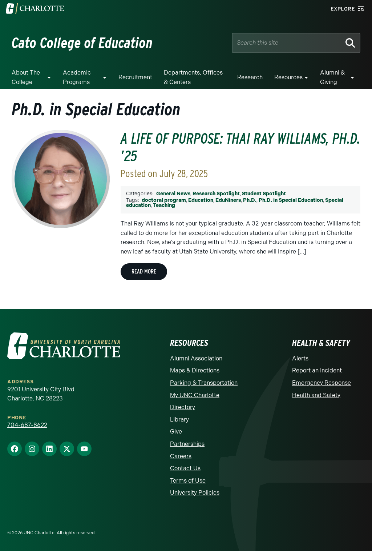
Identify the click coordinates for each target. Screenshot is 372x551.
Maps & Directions (194, 370)
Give (176, 431)
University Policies (194, 492)
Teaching (164, 205)
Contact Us (185, 468)
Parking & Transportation (204, 382)
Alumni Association (196, 358)
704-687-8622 (27, 425)
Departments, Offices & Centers (193, 77)
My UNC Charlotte (194, 395)
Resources (288, 77)
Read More (144, 271)
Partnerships (187, 443)
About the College (26, 77)
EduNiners (228, 200)
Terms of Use (188, 480)
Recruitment (135, 77)
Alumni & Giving (332, 77)
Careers (180, 456)
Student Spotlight (264, 194)
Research (250, 77)
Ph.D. (249, 200)
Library (179, 419)
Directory (182, 407)
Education (200, 200)
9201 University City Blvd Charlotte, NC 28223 (40, 394)
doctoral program (164, 200)
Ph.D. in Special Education (291, 200)
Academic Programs (77, 77)
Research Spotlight (216, 194)
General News (173, 194)
